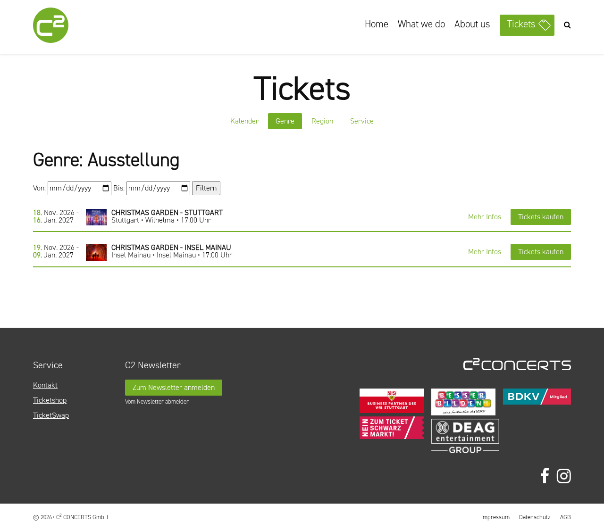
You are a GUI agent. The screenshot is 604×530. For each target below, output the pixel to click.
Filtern (206, 188)
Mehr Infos (484, 217)
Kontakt (45, 385)
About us (472, 24)
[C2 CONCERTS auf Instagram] (564, 476)
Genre (285, 121)
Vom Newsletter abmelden (157, 402)
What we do (421, 24)
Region (322, 121)
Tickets (521, 24)
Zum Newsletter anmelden (174, 387)
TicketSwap (51, 415)
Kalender (244, 121)
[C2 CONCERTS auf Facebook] (544, 476)
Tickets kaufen (540, 217)
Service (362, 121)
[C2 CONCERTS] (78, 27)
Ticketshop (50, 400)
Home (376, 24)
